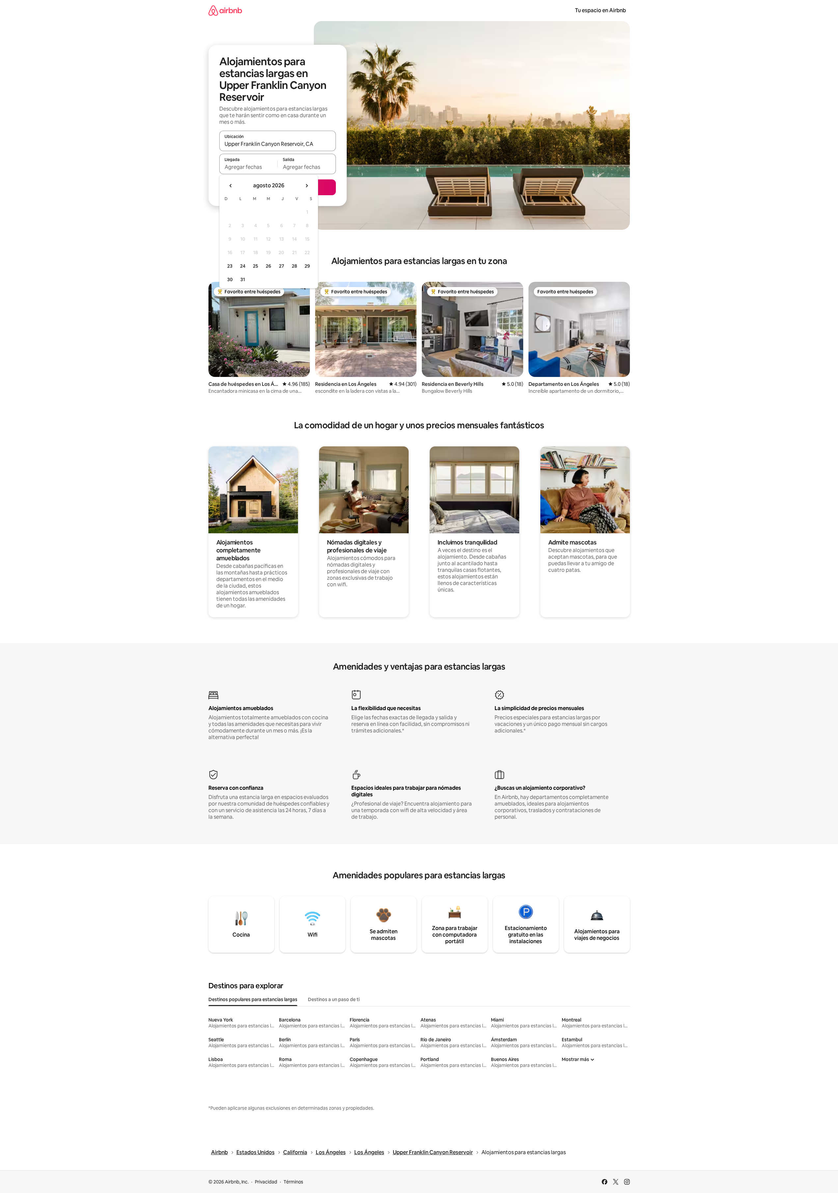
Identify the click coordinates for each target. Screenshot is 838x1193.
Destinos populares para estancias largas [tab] (252, 999)
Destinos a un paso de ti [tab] (334, 999)
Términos (293, 1182)
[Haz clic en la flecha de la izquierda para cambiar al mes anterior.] (231, 186)
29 (307, 266)
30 (230, 279)
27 (281, 266)
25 (255, 266)
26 (268, 266)
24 (242, 266)
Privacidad (266, 1182)
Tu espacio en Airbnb (600, 10)
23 (229, 266)
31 (242, 279)
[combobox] (278, 144)
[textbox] (248, 167)
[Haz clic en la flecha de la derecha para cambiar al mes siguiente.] (307, 186)
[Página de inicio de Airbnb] (225, 10)
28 (294, 266)
